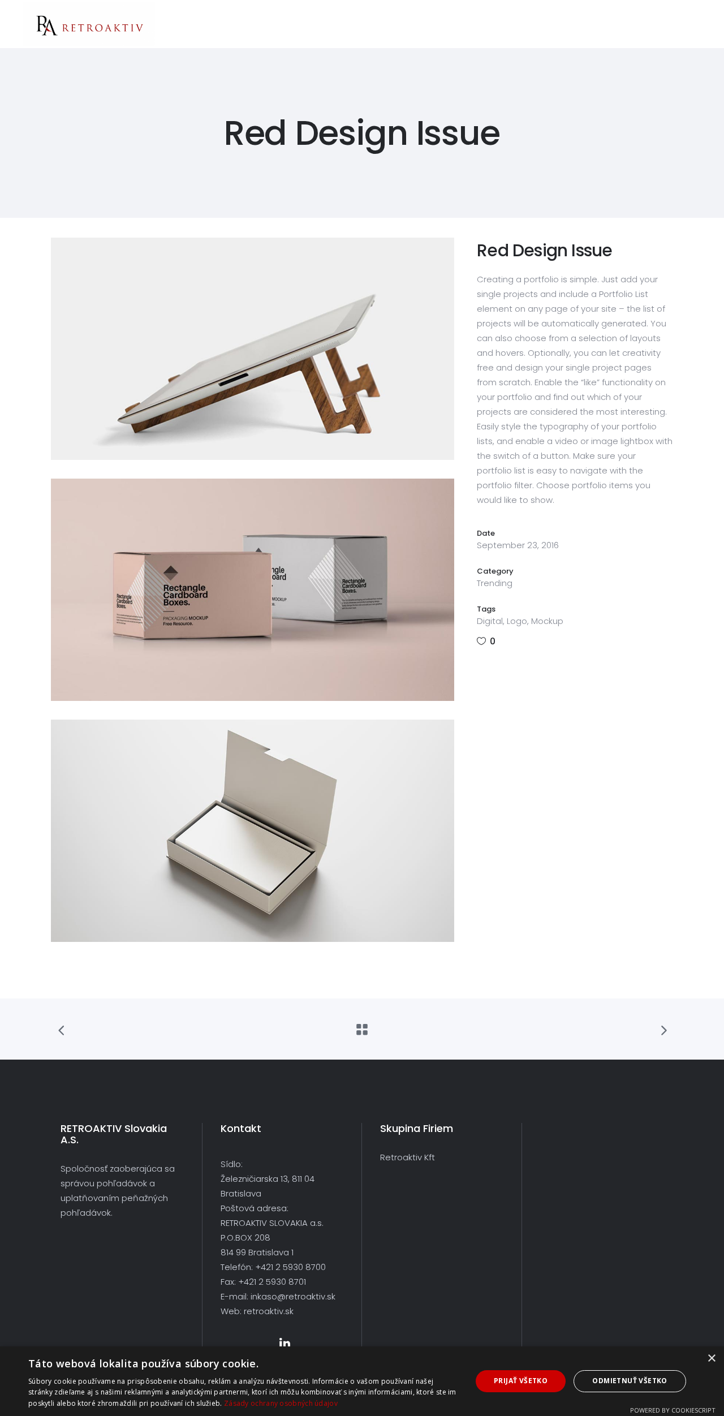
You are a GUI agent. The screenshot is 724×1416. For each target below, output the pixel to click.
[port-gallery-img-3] (252, 831)
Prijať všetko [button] (521, 1380)
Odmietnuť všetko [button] (629, 1380)
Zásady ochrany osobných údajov (281, 1403)
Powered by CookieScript (673, 1410)
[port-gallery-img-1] (252, 349)
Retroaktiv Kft (407, 1157)
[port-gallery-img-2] (252, 590)
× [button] (711, 1358)
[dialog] (362, 1381)
